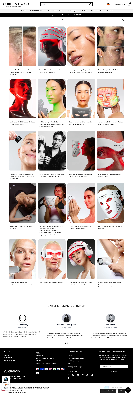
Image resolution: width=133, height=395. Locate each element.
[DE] (109, 4)
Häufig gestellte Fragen (75, 367)
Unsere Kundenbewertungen (45, 358)
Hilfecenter (71, 364)
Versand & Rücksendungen (76, 358)
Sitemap (38, 360)
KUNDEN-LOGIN (120, 4)
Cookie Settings (51, 363)
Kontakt (70, 355)
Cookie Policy (40, 363)
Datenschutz (8, 358)
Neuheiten (110, 11)
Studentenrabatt (9, 360)
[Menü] (9, 377)
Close (121, 391)
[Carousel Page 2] (67, 343)
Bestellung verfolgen (74, 361)
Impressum (39, 355)
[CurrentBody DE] (16, 5)
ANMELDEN (114, 372)
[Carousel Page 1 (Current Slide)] (65, 343)
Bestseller (22, 11)
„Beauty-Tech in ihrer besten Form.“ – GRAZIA (66, 15)
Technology (72, 11)
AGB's (38, 353)
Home (64, 20)
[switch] (6, 388)
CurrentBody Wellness (55, 11)
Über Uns (7, 355)
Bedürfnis (83, 11)
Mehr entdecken (97, 11)
